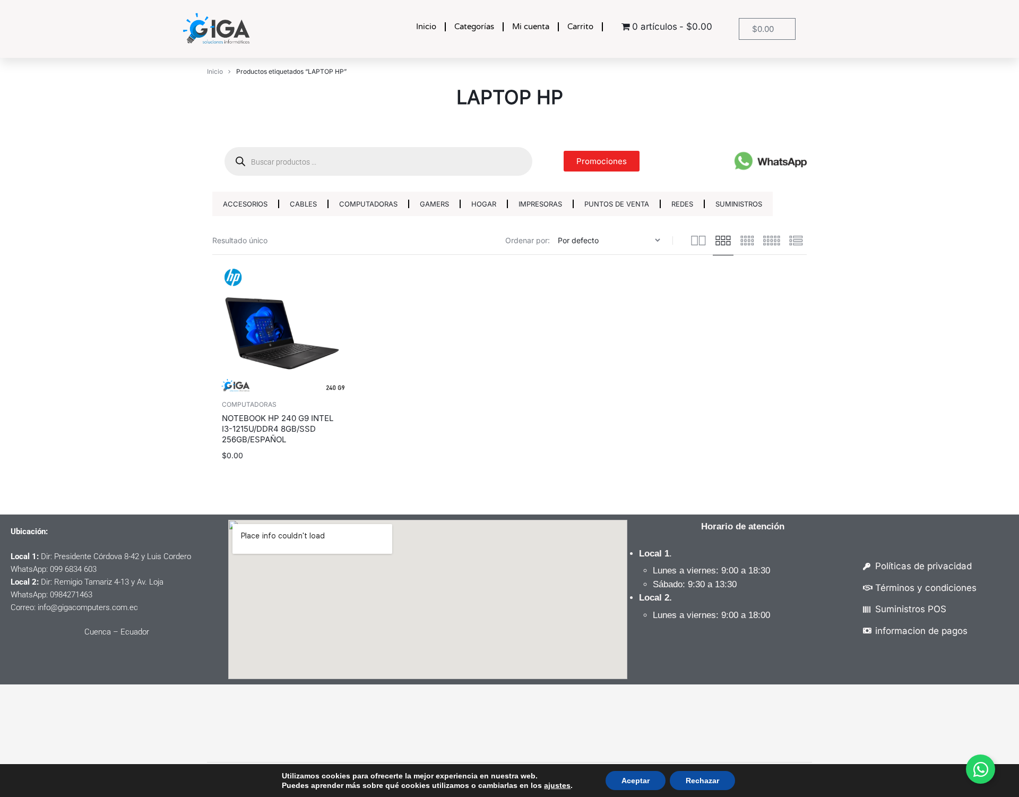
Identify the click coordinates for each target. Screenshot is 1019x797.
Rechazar (702, 780)
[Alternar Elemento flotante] (980, 769)
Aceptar (635, 780)
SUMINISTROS (738, 204)
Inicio (426, 26)
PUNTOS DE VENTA (616, 204)
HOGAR (483, 204)
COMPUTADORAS (368, 204)
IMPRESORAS (540, 204)
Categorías (474, 26)
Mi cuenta (530, 26)
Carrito (580, 26)
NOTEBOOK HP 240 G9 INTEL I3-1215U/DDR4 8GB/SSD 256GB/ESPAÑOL (277, 428)
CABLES (303, 204)
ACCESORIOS (245, 204)
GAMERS (434, 204)
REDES (682, 204)
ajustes (557, 785)
